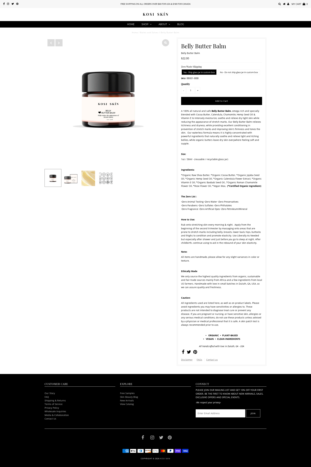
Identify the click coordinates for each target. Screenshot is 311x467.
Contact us (212, 359)
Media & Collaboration (57, 415)
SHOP (145, 24)
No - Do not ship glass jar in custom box (239, 72)
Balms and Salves (149, 32)
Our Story (50, 393)
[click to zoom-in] (165, 42)
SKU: (183, 78)
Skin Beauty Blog (129, 396)
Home (130, 24)
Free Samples (127, 393)
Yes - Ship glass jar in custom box (199, 72)
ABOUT (163, 24)
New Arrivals (127, 400)
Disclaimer (187, 359)
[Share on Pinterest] (195, 352)
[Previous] (51, 42)
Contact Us (50, 418)
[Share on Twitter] (189, 352)
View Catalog (127, 404)
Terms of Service (54, 404)
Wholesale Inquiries (55, 411)
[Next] (59, 42)
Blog (180, 24)
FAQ (47, 396)
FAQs (199, 359)
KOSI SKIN (165, 458)
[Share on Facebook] (183, 352)
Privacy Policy (52, 407)
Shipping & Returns (55, 400)
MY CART (300, 4)
